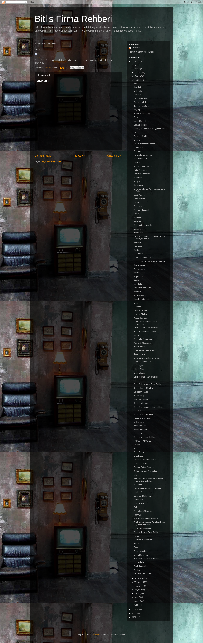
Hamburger (138, 233)
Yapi (135, 132)
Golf (135, 507)
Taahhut (137, 515)
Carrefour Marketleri (142, 496)
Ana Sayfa (79, 155)
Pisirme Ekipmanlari (142, 210)
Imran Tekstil (139, 347)
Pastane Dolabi (140, 136)
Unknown (136, 48)
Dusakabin (138, 284)
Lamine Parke (140, 492)
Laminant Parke (140, 310)
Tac (135, 380)
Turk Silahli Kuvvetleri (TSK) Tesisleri (150, 261)
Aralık (137, 69)
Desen (37, 57)
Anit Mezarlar (139, 269)
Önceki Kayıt (114, 155)
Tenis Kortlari (139, 199)
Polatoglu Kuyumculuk (143, 155)
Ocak (137, 605)
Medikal (137, 140)
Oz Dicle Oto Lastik (142, 574)
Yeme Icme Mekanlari (143, 511)
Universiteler (139, 562)
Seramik (137, 291)
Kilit (135, 448)
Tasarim (137, 547)
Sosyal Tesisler (140, 125)
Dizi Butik (138, 411)
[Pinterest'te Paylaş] (82, 67)
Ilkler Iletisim (139, 354)
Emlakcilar (138, 456)
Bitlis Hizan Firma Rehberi (145, 331)
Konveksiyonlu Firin (142, 288)
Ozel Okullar (139, 147)
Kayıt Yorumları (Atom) (52, 162)
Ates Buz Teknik (141, 399)
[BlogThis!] (74, 67)
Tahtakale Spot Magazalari (145, 460)
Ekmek (137, 162)
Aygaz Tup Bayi (141, 318)
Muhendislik (139, 91)
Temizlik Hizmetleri (142, 174)
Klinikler (137, 570)
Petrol (136, 273)
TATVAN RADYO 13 (142, 258)
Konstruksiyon (140, 177)
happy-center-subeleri (143, 166)
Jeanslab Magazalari (142, 343)
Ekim (137, 76)
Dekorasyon (139, 246)
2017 (134, 613)
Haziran (138, 586)
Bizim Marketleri (141, 555)
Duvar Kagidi (139, 265)
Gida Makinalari (140, 170)
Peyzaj (137, 110)
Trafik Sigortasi (140, 463)
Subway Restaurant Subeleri (146, 518)
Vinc (136, 475)
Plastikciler (138, 254)
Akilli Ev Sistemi (141, 551)
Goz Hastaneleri (141, 98)
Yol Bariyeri (139, 365)
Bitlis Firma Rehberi (73, 19)
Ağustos (138, 578)
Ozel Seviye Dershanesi (144, 350)
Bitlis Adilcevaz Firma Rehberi (147, 532)
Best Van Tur (139, 195)
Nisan (137, 593)
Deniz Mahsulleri (141, 121)
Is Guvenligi (139, 396)
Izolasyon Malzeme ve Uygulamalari (149, 128)
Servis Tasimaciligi (142, 113)
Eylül (136, 80)
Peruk (136, 536)
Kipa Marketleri (140, 159)
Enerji (136, 202)
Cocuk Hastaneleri (142, 299)
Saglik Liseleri (140, 102)
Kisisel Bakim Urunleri (143, 388)
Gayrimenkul (139, 276)
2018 (134, 609)
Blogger (96, 634)
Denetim (137, 151)
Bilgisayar (138, 206)
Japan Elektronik (141, 403)
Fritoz (136, 117)
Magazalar (138, 229)
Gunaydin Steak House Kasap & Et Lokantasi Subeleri (149, 479)
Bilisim (137, 303)
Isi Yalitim (138, 335)
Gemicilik (138, 242)
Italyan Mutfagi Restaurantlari (146, 558)
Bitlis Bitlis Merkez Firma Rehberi (148, 384)
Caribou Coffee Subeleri (144, 467)
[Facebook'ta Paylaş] (79, 67)
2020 (134, 62)
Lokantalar (138, 500)
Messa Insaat (139, 373)
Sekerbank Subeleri (142, 392)
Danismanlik (139, 503)
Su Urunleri (138, 185)
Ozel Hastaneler (141, 566)
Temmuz (138, 582)
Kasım (137, 72)
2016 (134, 617)
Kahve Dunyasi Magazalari (145, 471)
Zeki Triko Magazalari (143, 339)
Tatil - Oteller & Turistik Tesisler (147, 488)
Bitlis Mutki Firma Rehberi (145, 225)
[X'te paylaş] (77, 67)
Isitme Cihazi (139, 369)
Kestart (137, 280)
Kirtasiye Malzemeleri (143, 540)
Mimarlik (137, 95)
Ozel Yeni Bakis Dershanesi (146, 328)
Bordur (136, 250)
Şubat (137, 601)
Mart (136, 597)
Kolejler (137, 181)
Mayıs (137, 590)
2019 (134, 65)
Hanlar (136, 214)
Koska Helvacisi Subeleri (144, 143)
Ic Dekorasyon (140, 295)
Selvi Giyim (139, 452)
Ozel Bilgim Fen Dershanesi (146, 377)
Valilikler (137, 218)
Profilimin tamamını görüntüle (141, 52)
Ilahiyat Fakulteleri (142, 106)
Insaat (136, 543)
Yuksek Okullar (140, 314)
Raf (135, 83)
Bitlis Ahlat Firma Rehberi (145, 437)
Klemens (137, 307)
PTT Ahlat (138, 485)
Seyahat (137, 87)
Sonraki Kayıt (43, 155)
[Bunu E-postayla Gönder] (71, 67)
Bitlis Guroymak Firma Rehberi (147, 358)
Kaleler (137, 445)
